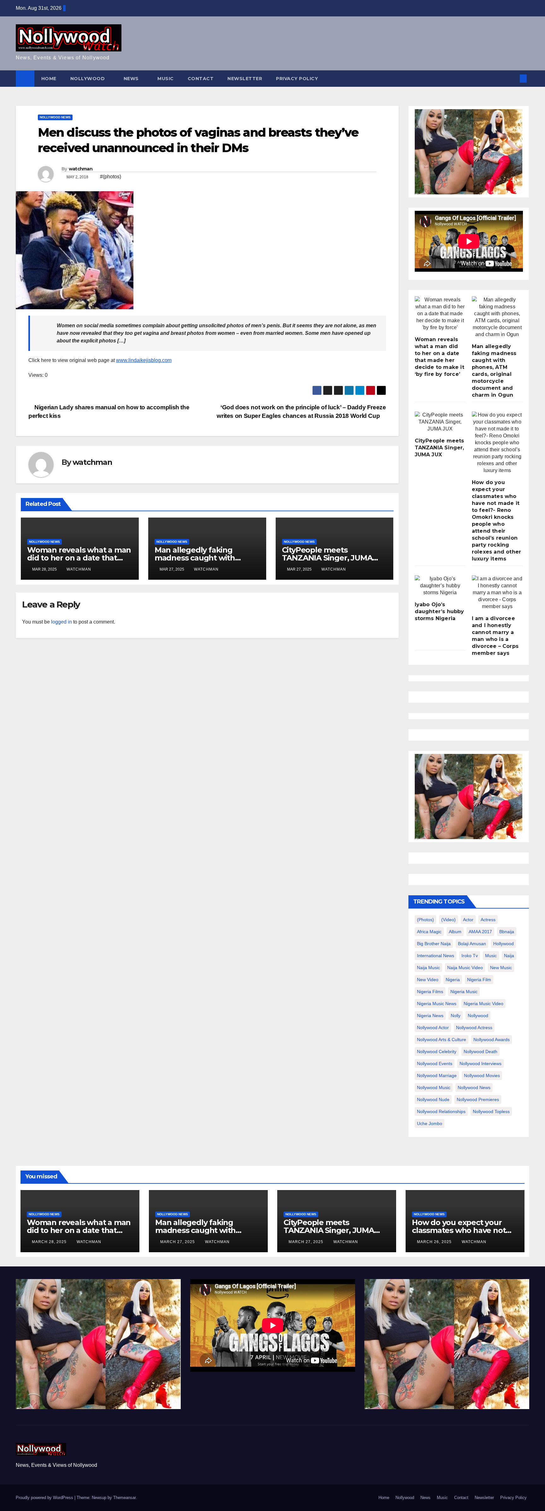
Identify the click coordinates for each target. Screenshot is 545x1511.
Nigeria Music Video (483, 1003)
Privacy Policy (297, 78)
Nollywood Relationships (441, 1111)
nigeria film (479, 979)
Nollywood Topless (491, 1111)
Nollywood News (55, 117)
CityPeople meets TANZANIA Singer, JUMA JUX (327, 557)
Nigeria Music (464, 991)
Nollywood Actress (474, 1027)
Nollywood (88, 78)
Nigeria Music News (436, 1003)
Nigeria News (430, 1015)
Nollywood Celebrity (436, 1051)
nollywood (478, 1015)
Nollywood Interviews (480, 1063)
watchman (80, 169)
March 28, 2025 (50, 1242)
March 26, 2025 (435, 1242)
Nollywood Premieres (478, 1099)
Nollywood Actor (433, 1027)
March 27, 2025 (178, 1242)
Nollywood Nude (433, 1099)
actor (468, 919)
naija (509, 955)
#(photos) (110, 176)
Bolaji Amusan (472, 943)
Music (165, 78)
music (491, 955)
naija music (428, 967)
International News (435, 955)
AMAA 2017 (480, 931)
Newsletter (244, 78)
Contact (201, 78)
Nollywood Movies (482, 1075)
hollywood (503, 943)
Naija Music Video (465, 967)
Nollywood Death (480, 1051)
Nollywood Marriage (437, 1075)
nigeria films (430, 991)
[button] (513, 78)
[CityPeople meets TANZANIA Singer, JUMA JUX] (440, 422)
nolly (455, 1015)
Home (48, 78)
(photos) (425, 919)
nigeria (453, 979)
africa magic (429, 931)
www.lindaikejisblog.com (144, 360)
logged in (61, 622)
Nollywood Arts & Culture (441, 1039)
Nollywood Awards (491, 1039)
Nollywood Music (433, 1087)
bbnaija (506, 931)
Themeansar (124, 1497)
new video (427, 979)
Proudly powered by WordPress (45, 1497)
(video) (448, 919)
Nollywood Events (434, 1063)
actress (488, 919)
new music (501, 967)
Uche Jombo (429, 1123)
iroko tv (469, 955)
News (132, 78)
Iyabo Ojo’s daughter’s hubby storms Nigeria (439, 611)
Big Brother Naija (434, 943)
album (455, 931)
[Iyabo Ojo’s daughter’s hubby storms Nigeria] (440, 585)
